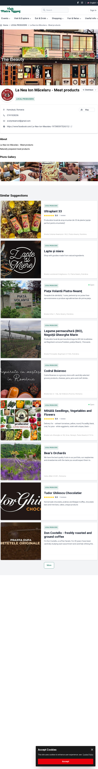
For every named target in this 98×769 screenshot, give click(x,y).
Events (5, 18)
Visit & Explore (21, 18)
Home (5, 25)
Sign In (93, 10)
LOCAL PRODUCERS (19, 25)
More (49, 565)
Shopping (57, 18)
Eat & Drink (41, 18)
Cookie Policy (88, 755)
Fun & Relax (74, 18)
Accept (65, 761)
